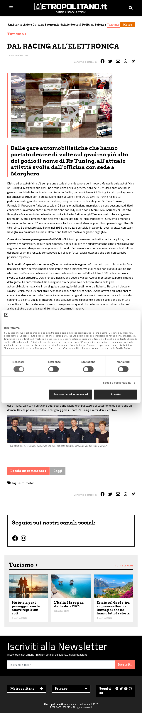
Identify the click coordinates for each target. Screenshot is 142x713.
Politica (88, 24)
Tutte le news (124, 565)
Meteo (127, 24)
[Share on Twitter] (110, 61)
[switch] (53, 369)
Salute (65, 24)
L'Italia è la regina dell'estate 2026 (69, 604)
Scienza (100, 24)
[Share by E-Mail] (118, 61)
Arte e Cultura (33, 24)
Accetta (116, 394)
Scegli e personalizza (117, 382)
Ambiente (15, 24)
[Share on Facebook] (102, 61)
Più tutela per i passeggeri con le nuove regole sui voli (26, 608)
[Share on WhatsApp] (125, 61)
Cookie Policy (123, 348)
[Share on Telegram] (133, 61)
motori (30, 483)
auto (21, 483)
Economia (52, 24)
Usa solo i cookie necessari (70, 394)
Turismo (113, 24)
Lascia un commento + (28, 471)
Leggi (57, 471)
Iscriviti (125, 664)
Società (75, 24)
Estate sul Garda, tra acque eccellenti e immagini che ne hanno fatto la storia (113, 608)
